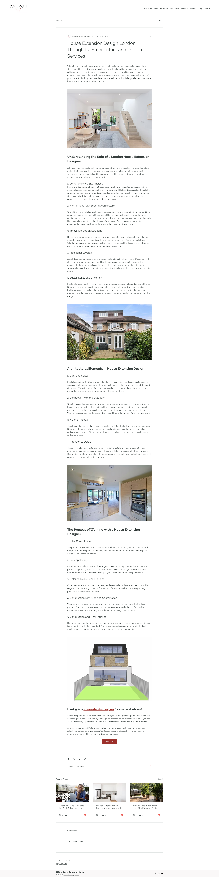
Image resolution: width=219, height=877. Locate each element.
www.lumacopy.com (71, 875)
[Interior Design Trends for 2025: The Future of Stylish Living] (146, 792)
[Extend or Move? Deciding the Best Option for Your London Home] (72, 792)
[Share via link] (85, 759)
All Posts (59, 20)
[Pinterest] (162, 873)
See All (160, 779)
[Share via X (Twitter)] (74, 759)
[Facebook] (155, 873)
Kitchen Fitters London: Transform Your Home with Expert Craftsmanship (108, 806)
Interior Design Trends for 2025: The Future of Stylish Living (145, 806)
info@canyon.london (64, 861)
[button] (160, 20)
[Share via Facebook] (68, 759)
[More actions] (150, 36)
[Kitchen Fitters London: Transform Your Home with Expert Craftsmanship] (109, 792)
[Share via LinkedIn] (79, 759)
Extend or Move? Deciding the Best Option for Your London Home (71, 806)
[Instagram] (158, 873)
